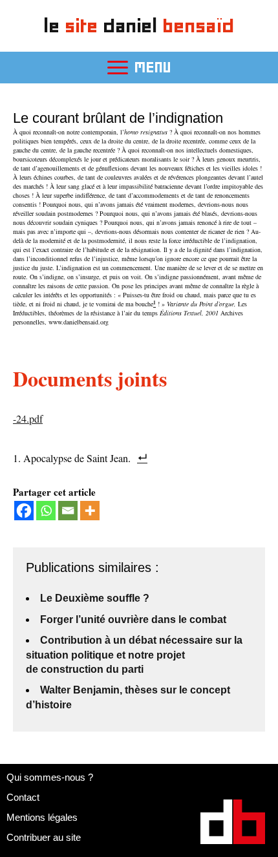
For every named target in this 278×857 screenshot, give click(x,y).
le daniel (139, 25)
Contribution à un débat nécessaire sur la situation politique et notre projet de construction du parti (134, 655)
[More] (90, 510)
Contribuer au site (43, 837)
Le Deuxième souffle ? (94, 598)
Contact (22, 797)
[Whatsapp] (46, 510)
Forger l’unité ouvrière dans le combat (133, 619)
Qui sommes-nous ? (49, 777)
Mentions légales (42, 817)
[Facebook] (24, 510)
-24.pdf (28, 418)
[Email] (68, 510)
